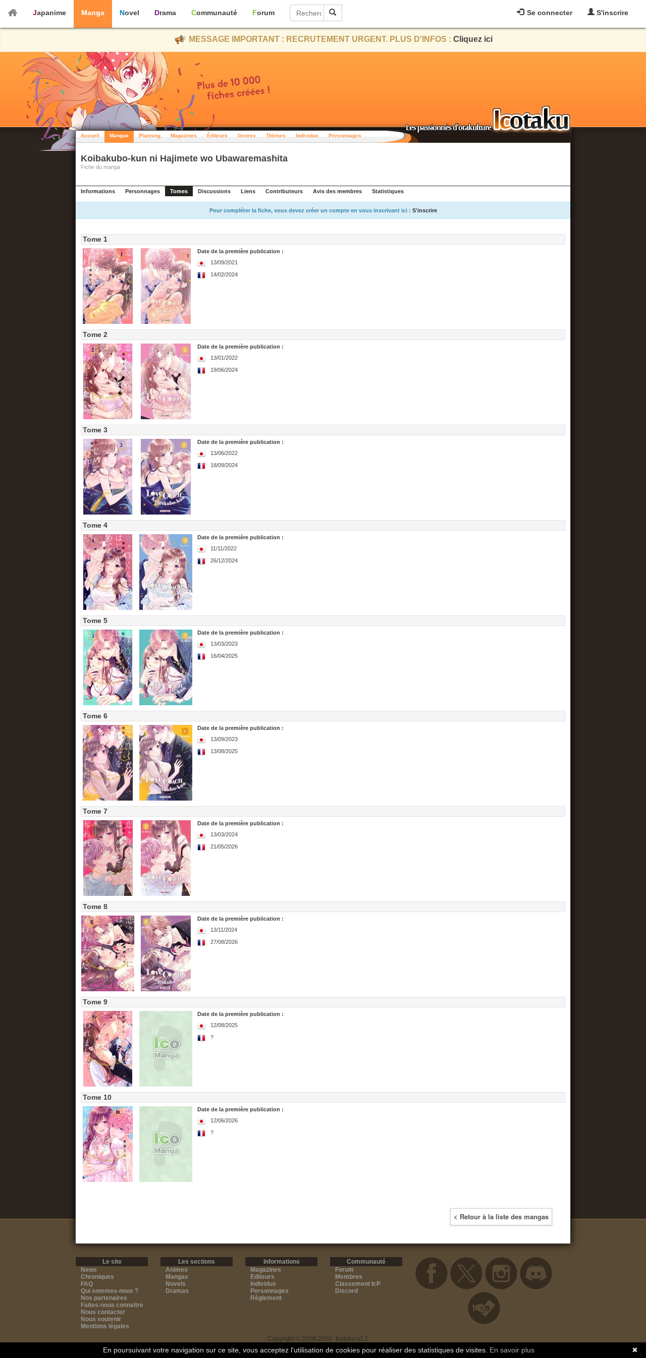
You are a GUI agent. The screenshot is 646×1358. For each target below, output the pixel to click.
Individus (307, 135)
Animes (177, 1269)
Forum (263, 13)
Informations (98, 191)
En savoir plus (512, 1350)
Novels (176, 1283)
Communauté (214, 13)
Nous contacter (103, 1312)
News (89, 1269)
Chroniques (97, 1276)
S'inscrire (611, 13)
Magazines (184, 135)
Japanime (49, 13)
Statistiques (388, 191)
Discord (346, 1290)
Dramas (177, 1290)
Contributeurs (284, 191)
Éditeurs (217, 135)
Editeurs (262, 1276)
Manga (92, 13)
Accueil (90, 135)
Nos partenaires (104, 1298)
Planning (149, 135)
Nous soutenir (101, 1319)
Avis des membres (337, 191)
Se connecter (548, 13)
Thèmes (276, 135)
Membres (348, 1276)
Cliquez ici (473, 39)
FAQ (87, 1283)
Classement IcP (358, 1283)
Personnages (345, 135)
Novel (129, 13)
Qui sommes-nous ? (109, 1290)
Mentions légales (105, 1326)
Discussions (214, 191)
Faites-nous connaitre (112, 1305)
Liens (248, 191)
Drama (165, 13)
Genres (247, 135)
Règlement (266, 1298)
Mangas (119, 135)
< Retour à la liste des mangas (501, 1216)
